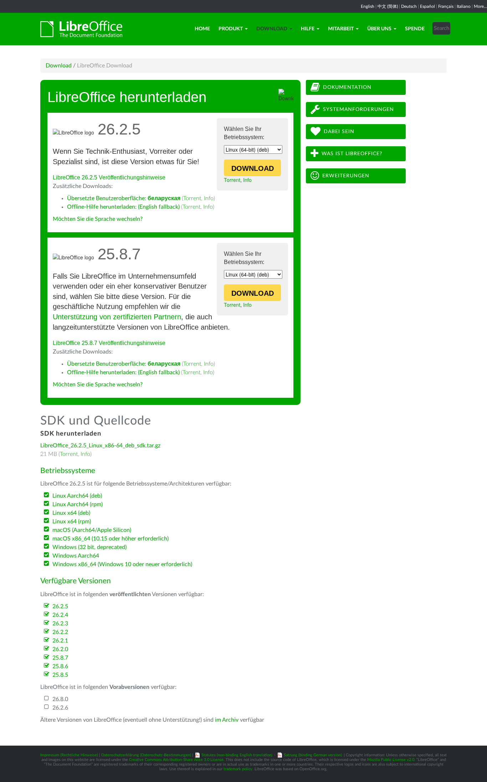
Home (202, 28)
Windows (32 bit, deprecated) (89, 547)
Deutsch (409, 6)
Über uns (379, 28)
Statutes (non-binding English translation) (236, 755)
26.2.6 (60, 708)
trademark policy (238, 769)
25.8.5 (60, 675)
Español (427, 6)
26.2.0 (60, 649)
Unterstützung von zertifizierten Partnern (117, 317)
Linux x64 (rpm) (71, 521)
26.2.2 (60, 632)
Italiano (464, 6)
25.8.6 (60, 666)
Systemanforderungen (358, 109)
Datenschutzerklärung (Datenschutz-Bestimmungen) (146, 755)
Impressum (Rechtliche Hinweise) (69, 755)
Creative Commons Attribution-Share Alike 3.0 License (176, 760)
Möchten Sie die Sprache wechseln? (98, 219)
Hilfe (307, 28)
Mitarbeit (341, 28)
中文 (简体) (388, 6)
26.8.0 (60, 699)
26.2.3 (60, 623)
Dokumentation (347, 87)
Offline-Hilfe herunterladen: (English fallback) (123, 207)
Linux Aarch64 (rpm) (77, 504)
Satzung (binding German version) (313, 755)
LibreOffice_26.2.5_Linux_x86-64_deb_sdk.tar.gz (100, 445)
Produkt (231, 28)
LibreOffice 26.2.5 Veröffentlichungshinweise (109, 177)
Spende (415, 28)
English (367, 6)
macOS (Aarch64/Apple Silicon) (91, 530)
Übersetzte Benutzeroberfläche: (123, 198)
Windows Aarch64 (75, 556)
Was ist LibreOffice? (352, 153)
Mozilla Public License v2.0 (390, 760)
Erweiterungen (345, 175)
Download (271, 28)
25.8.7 (60, 658)
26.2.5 (60, 606)
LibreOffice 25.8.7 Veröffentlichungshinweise (109, 343)
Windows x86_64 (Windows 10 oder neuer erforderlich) (122, 564)
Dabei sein (339, 131)
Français (445, 6)
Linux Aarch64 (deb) (77, 496)
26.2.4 (60, 615)
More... (480, 6)
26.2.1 (60, 641)
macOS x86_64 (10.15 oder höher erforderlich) (110, 539)
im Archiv (227, 720)
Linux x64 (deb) (71, 513)
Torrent (232, 179)
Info (247, 179)
